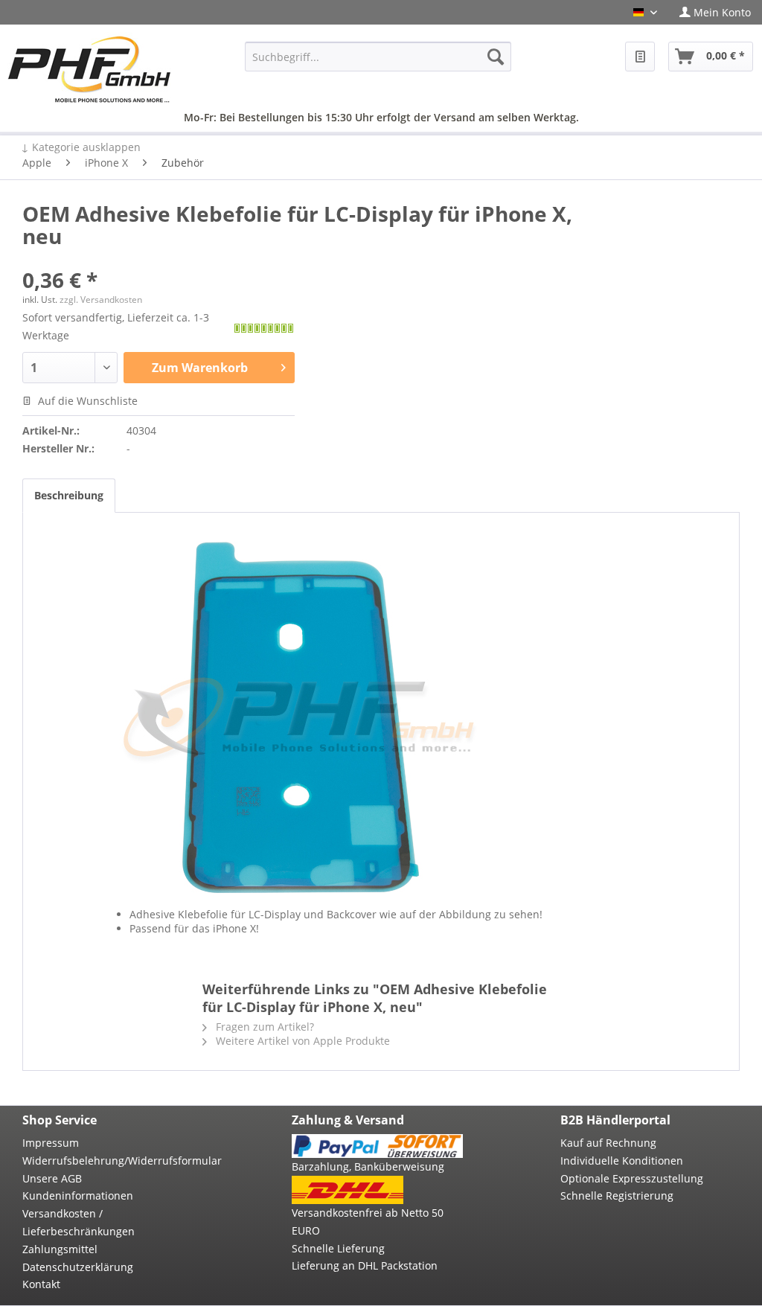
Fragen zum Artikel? (263, 1026)
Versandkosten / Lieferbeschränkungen (78, 1222)
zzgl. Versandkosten (101, 299)
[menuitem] (715, 12)
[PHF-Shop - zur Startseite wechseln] (89, 69)
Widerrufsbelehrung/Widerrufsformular (108, 1160)
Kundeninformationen (77, 1195)
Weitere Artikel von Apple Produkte (301, 1041)
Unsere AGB (52, 1178)
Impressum (50, 1143)
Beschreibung (68, 495)
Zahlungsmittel (59, 1249)
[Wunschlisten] (640, 56)
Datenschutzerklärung (77, 1267)
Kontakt (41, 1284)
